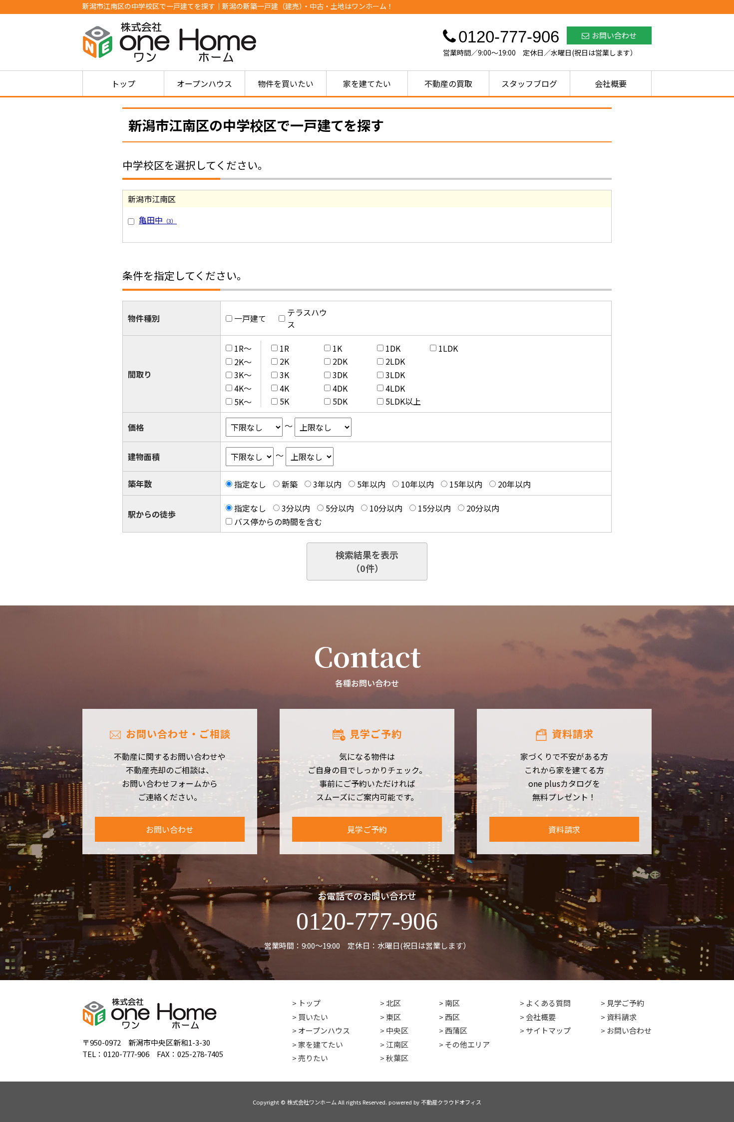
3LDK (395, 375)
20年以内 (514, 484)
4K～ (243, 388)
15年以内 (465, 484)
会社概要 (611, 83)
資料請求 (564, 829)
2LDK (395, 361)
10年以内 (417, 484)
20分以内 (482, 508)
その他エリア (467, 1044)
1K (337, 348)
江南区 (397, 1044)
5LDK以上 (403, 401)
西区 (452, 1017)
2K (284, 361)
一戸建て (250, 318)
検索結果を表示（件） (367, 561)
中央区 (397, 1030)
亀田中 (158, 220)
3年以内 (327, 484)
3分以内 (296, 508)
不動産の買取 (448, 83)
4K (284, 388)
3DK (340, 375)
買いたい (313, 1017)
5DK (340, 401)
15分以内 (434, 508)
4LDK (395, 388)
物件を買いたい (286, 83)
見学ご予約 (367, 829)
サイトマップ (548, 1030)
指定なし (250, 484)
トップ (123, 83)
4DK (340, 388)
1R (284, 348)
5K (284, 401)
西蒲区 (456, 1030)
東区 (393, 1017)
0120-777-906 (367, 921)
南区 (452, 1003)
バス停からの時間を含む (278, 521)
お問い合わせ (614, 35)
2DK (340, 361)
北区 (393, 1003)
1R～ (243, 348)
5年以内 (371, 484)
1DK (392, 348)
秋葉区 (397, 1058)
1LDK (448, 348)
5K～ (243, 401)
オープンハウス (204, 83)
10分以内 (385, 508)
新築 (290, 484)
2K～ (243, 361)
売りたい (313, 1058)
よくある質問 (548, 1003)
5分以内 (340, 508)
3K (284, 375)
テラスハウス (307, 318)
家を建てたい (367, 83)
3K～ (243, 375)
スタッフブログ (529, 83)
